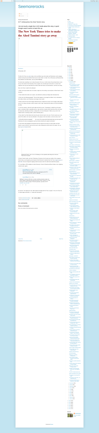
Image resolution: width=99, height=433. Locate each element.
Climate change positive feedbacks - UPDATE (72, 33)
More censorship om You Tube (75, 373)
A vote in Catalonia (72, 270)
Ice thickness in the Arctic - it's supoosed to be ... (74, 378)
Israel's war (71, 156)
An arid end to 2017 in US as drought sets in (74, 230)
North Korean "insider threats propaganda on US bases (74, 243)
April (70, 394)
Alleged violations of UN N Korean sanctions (74, 104)
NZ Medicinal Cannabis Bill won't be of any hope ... (74, 296)
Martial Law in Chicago (73, 283)
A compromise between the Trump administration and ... (75, 340)
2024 (70, 69)
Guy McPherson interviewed (74, 268)
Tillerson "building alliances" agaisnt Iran (74, 159)
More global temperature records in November (73, 301)
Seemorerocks (31, 6)
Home (41, 238)
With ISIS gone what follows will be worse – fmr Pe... (74, 115)
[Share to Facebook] (38, 198)
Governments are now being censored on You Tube (74, 184)
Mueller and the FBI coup (74, 351)
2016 (70, 400)
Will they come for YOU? (73, 139)
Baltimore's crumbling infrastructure (73, 355)
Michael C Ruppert (71, 41)
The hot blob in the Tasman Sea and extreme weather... (74, 288)
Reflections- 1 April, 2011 (72, 24)
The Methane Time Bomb (73, 39)
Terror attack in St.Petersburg (74, 144)
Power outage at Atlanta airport (75, 347)
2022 (70, 72)
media (28, 199)
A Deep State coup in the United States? (73, 350)
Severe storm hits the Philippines (73, 238)
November (72, 383)
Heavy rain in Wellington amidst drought (73, 204)
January (71, 398)
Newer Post (21, 238)
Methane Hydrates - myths (73, 34)
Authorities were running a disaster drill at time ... (74, 191)
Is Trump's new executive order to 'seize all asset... (75, 264)
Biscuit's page (70, 22)
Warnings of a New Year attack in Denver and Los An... (75, 168)
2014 (70, 403)
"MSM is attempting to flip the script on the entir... (74, 173)
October (71, 384)
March (71, 395)
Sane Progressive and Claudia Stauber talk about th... (75, 318)
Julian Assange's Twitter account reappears (73, 211)
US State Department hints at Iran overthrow (74, 88)
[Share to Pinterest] (39, 198)
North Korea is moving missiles (75, 140)
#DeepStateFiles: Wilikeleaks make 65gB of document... (74, 189)
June (71, 390)
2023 (70, 70)
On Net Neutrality (72, 353)
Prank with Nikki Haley (73, 247)
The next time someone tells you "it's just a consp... (74, 335)
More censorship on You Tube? (75, 201)
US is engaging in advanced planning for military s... (74, 275)
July (70, 389)
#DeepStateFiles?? (72, 171)
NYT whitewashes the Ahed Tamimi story (74, 195)
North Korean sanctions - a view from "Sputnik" (74, 241)
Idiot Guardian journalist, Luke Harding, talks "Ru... (74, 178)
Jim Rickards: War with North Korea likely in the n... (74, 126)
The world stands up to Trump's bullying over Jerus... (75, 285)
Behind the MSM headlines (74, 94)
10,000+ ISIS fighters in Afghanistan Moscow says (74, 236)
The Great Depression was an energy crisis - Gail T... (74, 323)
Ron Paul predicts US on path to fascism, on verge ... (74, 136)
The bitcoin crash (72, 249)
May (70, 392)
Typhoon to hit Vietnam (73, 199)
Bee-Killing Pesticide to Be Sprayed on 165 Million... (74, 312)
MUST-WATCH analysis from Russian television (74, 258)
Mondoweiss (20, 68)
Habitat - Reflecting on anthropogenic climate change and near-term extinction (73, 30)
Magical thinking (72, 310)
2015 (70, 402)
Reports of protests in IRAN (74, 124)
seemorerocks (78, 413)
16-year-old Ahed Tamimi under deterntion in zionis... (74, 206)
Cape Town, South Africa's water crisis (74, 308)
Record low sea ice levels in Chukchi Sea (74, 133)
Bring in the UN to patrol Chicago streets (73, 366)
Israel (26, 199)
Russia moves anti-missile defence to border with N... (74, 251)
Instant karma (71, 215)
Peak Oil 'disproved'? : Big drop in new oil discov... (75, 223)
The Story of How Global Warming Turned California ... (74, 261)
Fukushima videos (71, 36)
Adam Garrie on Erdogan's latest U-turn (74, 112)
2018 (70, 78)
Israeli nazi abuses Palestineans (72, 181)
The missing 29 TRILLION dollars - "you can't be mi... (74, 333)
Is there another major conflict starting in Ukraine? (74, 345)
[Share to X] (37, 198)
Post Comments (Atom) (27, 240)
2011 (70, 408)
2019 (70, 77)
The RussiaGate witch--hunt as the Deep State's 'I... (75, 343)
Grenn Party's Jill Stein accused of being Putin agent (74, 358)
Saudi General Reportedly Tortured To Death (74, 246)
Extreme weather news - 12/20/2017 (73, 291)
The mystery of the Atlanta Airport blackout (74, 293)
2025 (70, 67)
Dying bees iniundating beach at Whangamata (74, 129)
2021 (70, 74)
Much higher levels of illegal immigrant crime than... (74, 225)
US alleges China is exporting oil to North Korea (74, 152)
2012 (70, 407)
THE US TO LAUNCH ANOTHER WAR (73, 117)
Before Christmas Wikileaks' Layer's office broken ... (74, 186)
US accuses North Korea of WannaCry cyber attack (74, 381)
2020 (70, 75)
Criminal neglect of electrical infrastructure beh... (74, 330)
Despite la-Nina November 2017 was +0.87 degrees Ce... (74, 369)
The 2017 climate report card (74, 371)
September (72, 386)
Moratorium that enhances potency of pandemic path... (74, 303)
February (71, 397)
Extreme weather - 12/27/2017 (74, 169)
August (71, 387)
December (72, 81)
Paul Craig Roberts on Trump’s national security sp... (75, 325)
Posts (21, 13)
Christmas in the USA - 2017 (74, 193)
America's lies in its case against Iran (73, 154)
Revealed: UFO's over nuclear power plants (74, 315)
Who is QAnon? (72, 137)
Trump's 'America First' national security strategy (75, 364)
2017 (70, 80)
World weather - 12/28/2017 (74, 160)
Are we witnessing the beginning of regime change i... (75, 97)
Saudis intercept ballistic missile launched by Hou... (74, 338)
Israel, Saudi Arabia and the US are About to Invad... (75, 110)
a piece (29, 76)
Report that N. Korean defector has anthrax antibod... (74, 147)
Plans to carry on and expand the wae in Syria (74, 233)
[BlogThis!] (36, 198)
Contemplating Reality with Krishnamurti (74, 280)
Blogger (51, 424)
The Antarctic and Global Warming (74, 25)
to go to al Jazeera (24, 126)
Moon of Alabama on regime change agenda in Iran (74, 85)
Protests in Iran (72, 83)
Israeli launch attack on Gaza (74, 102)
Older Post (61, 238)
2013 (70, 405)
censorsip (23, 199)
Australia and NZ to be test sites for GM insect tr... (74, 218)
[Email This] (34, 198)
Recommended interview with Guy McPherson (74, 320)
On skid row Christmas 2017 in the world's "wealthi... (75, 165)
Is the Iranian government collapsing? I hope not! (74, 120)
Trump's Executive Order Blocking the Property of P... (74, 267)
